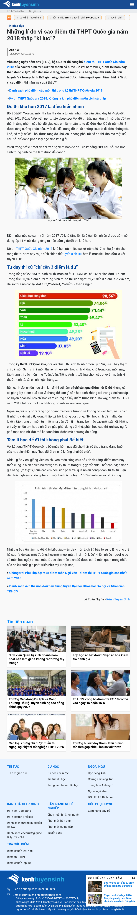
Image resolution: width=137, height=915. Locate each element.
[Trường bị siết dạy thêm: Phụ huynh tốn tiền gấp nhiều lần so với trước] (100, 732)
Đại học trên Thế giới (20, 816)
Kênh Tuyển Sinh (118, 599)
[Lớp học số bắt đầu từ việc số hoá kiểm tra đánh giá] (100, 646)
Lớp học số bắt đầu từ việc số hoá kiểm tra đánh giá (119, 884)
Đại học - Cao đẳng (19, 810)
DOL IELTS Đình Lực (100, 797)
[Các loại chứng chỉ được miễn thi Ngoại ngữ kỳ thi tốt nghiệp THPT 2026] (36, 732)
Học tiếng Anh (97, 773)
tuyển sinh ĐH (72, 254)
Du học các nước (58, 773)
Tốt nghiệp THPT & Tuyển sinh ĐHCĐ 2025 (76, 17)
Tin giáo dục (35, 11)
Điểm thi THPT (16, 857)
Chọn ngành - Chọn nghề (62, 814)
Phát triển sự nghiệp (60, 826)
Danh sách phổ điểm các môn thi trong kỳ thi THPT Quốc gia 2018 (56, 90)
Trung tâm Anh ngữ (100, 785)
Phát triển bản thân (59, 820)
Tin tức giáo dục (17, 773)
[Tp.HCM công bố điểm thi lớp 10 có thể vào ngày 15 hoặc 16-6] (100, 690)
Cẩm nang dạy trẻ (99, 810)
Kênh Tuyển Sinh (16, 11)
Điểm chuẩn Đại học (19, 851)
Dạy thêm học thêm (30, 17)
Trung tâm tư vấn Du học (63, 785)
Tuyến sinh (116, 17)
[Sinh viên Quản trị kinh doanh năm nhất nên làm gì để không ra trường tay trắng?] (36, 646)
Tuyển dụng (54, 832)
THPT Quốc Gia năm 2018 (34, 249)
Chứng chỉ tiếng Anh (100, 779)
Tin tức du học (56, 779)
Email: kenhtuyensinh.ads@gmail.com (37, 895)
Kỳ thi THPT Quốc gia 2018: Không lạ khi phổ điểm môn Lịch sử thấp (57, 98)
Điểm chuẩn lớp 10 (19, 863)
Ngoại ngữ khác (98, 791)
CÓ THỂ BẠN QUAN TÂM (105, 877)
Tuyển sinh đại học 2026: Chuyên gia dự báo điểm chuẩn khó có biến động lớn (119, 898)
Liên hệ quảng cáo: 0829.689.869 (34, 889)
